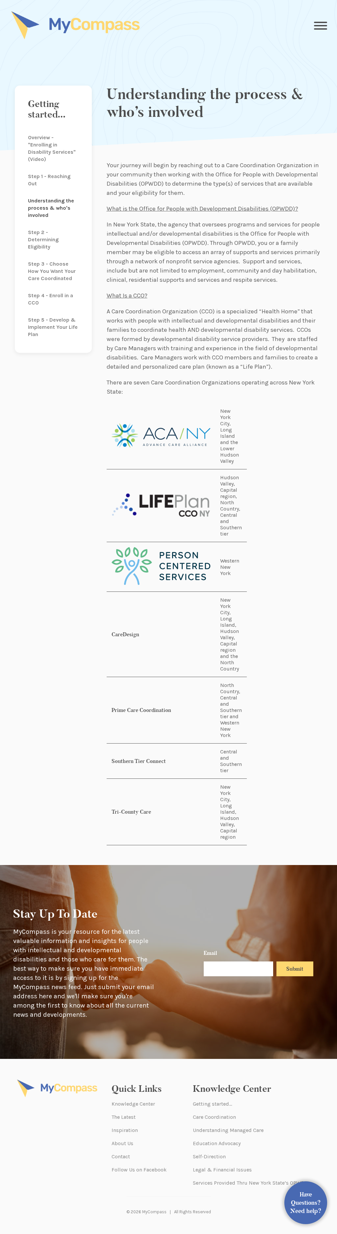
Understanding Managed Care (228, 1130)
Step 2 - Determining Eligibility (43, 239)
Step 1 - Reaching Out (49, 180)
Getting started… (212, 1104)
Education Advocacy (217, 1143)
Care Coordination (214, 1117)
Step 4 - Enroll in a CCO (50, 299)
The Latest (124, 1117)
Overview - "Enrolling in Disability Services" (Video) (52, 148)
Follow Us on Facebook (139, 1170)
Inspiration (125, 1130)
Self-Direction (209, 1156)
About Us (122, 1143)
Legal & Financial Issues (222, 1170)
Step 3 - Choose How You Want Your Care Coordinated (52, 271)
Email (210, 953)
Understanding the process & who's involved (51, 207)
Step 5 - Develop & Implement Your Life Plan (53, 327)
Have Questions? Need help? (306, 1203)
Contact (121, 1156)
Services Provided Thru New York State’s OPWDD (250, 1183)
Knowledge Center (133, 1104)
